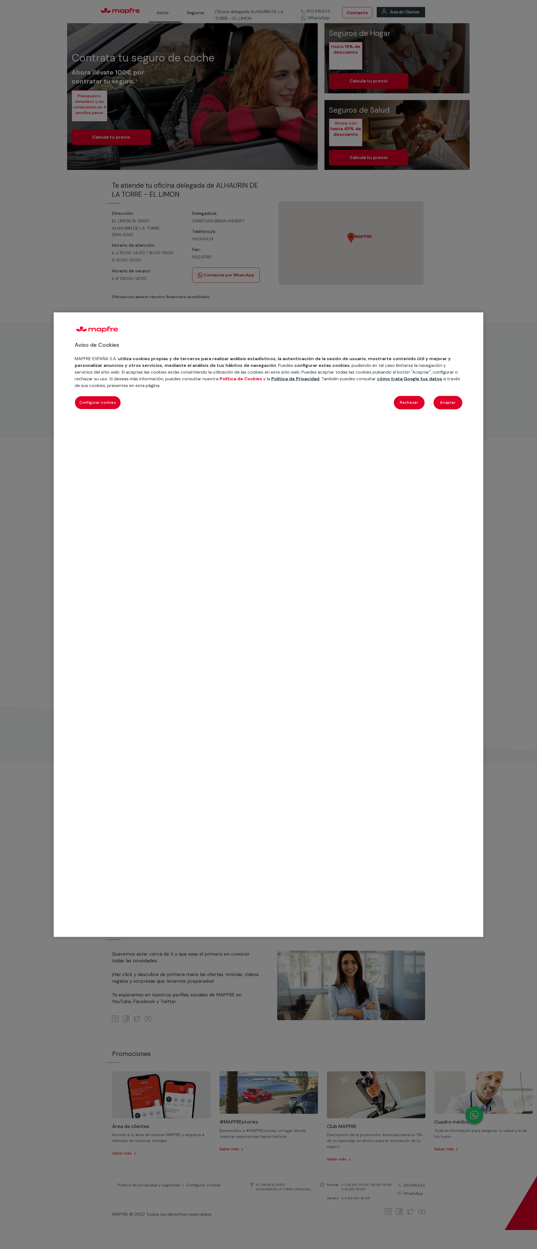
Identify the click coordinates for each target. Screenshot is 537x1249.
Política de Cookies (241, 378)
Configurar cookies (97, 402)
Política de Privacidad (295, 378)
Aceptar (448, 402)
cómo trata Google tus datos (409, 378)
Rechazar (409, 402)
